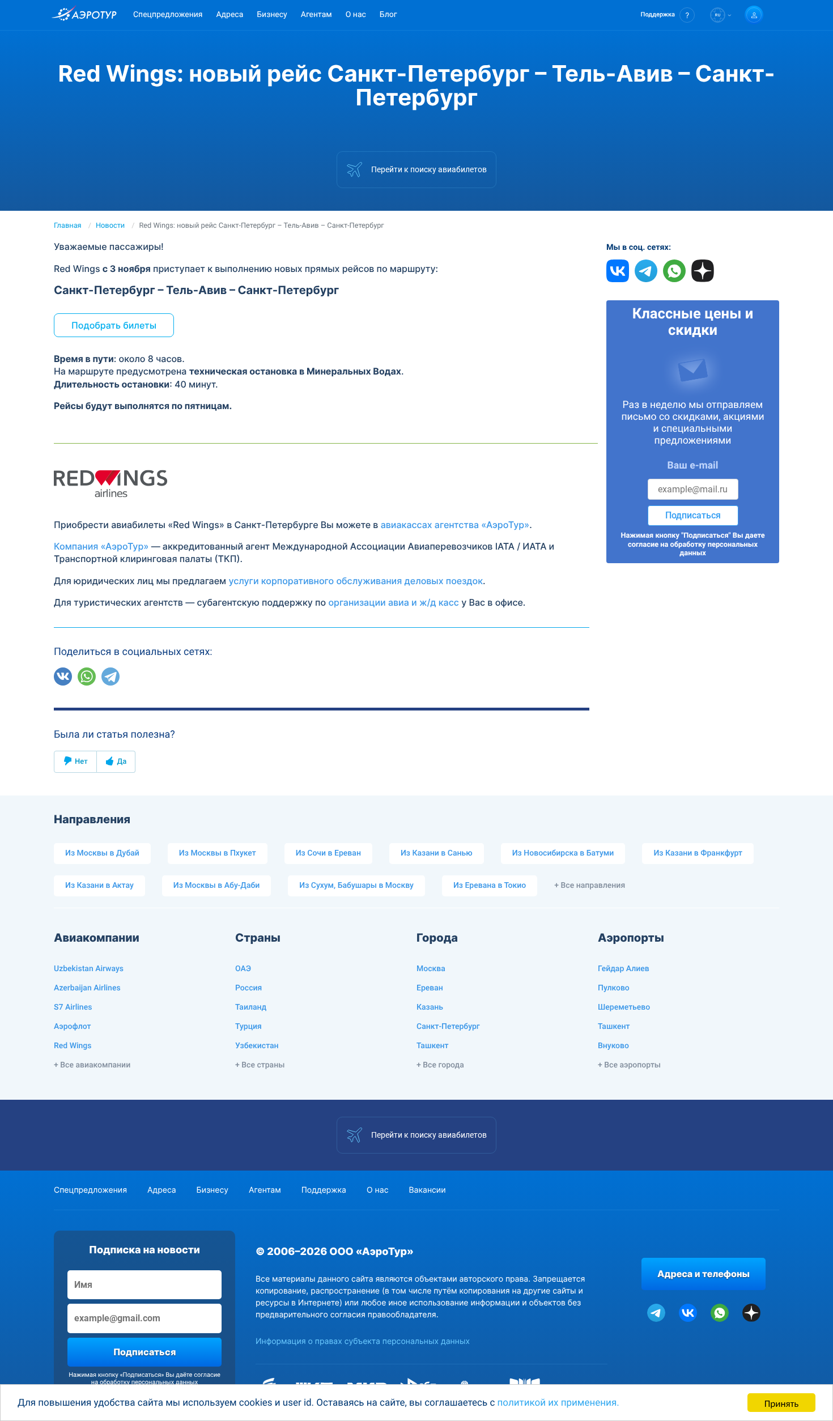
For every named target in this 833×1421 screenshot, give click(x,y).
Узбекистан (257, 1045)
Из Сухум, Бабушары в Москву (356, 885)
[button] (668, 15)
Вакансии (427, 1190)
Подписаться (693, 515)
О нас (356, 14)
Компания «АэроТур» (101, 546)
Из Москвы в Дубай (102, 853)
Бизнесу (272, 14)
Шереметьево (624, 1007)
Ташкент (432, 1045)
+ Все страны (259, 1065)
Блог (388, 14)
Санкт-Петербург (448, 1026)
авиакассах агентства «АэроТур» (455, 524)
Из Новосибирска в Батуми (563, 853)
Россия (248, 988)
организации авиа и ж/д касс (393, 602)
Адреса (229, 14)
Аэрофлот (72, 1026)
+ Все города (440, 1065)
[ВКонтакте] (63, 676)
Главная (68, 226)
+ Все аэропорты (629, 1065)
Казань (429, 1007)
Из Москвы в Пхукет (217, 853)
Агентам (316, 14)
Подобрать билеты (113, 325)
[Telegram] (110, 676)
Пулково (614, 988)
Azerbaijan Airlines (87, 988)
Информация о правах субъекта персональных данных (363, 1341)
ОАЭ (243, 968)
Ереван (429, 988)
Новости (110, 226)
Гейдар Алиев (623, 968)
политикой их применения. (558, 1403)
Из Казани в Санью (437, 853)
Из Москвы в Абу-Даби (216, 885)
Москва (430, 968)
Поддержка (323, 1190)
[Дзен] (134, 676)
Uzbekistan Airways (89, 968)
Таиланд (250, 1007)
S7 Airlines (73, 1007)
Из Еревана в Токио (489, 885)
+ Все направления (589, 885)
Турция (248, 1026)
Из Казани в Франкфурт (697, 853)
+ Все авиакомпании (92, 1065)
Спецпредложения (167, 14)
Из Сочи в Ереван (328, 853)
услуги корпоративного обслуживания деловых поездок (355, 580)
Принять (781, 1403)
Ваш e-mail (693, 465)
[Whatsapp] (87, 676)
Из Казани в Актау (99, 885)
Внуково (613, 1045)
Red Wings (72, 1045)
